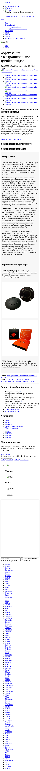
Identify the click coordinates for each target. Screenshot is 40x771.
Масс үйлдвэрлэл (11, 428)
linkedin (9, 495)
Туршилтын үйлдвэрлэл (14, 426)
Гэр (6, 23)
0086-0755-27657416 (12, 409)
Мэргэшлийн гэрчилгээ (18, 29)
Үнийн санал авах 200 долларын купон (19, 16)
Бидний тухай (10, 25)
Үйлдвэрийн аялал (16, 27)
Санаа (7, 420)
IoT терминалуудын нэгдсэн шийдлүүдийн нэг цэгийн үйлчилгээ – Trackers (18, 380)
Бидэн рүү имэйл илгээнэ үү (11, 139)
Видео (7, 35)
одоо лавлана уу (7, 454)
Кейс (7, 33)
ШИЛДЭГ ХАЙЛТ (21, 460)
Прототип (8, 424)
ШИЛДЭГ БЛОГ (7, 460)
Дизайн (8, 422)
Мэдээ (7, 36)
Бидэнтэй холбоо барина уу (15, 38)
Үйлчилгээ (9, 31)
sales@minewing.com (12, 6)
